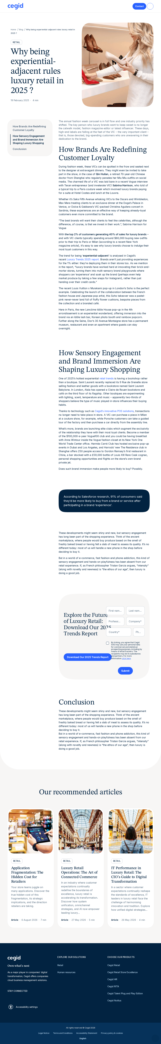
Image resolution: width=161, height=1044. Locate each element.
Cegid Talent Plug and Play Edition (125, 993)
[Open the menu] (150, 6)
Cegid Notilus (114, 1000)
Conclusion (20, 149)
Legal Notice (43, 1033)
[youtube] (16, 996)
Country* (114, 632)
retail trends (107, 378)
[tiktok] (31, 996)
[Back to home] (15, 6)
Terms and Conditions (62, 1033)
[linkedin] (9, 996)
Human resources (66, 972)
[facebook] (39, 996)
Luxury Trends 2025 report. (83, 259)
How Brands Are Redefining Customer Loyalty (29, 128)
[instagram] (24, 996)
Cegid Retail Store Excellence (122, 972)
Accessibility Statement (86, 1033)
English (83, 1038)
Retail (60, 965)
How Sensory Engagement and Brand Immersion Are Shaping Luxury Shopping (29, 139)
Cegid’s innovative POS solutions (114, 411)
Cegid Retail (113, 965)
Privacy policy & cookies (112, 1033)
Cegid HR (112, 979)
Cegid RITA (113, 986)
